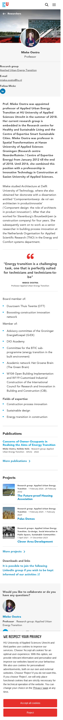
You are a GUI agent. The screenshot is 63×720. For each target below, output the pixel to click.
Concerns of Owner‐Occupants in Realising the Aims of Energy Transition (29, 443)
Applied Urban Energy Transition (18, 70)
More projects (13, 551)
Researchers (14, 13)
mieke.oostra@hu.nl (11, 80)
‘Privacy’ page (40, 687)
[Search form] (46, 4)
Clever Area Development (35, 541)
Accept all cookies (30, 703)
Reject (30, 712)
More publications (15, 461)
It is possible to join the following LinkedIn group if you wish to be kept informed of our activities (28, 570)
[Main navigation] (54, 4)
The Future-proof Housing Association (35, 497)
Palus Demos (26, 518)
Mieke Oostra (12, 616)
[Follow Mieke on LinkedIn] (2, 91)
